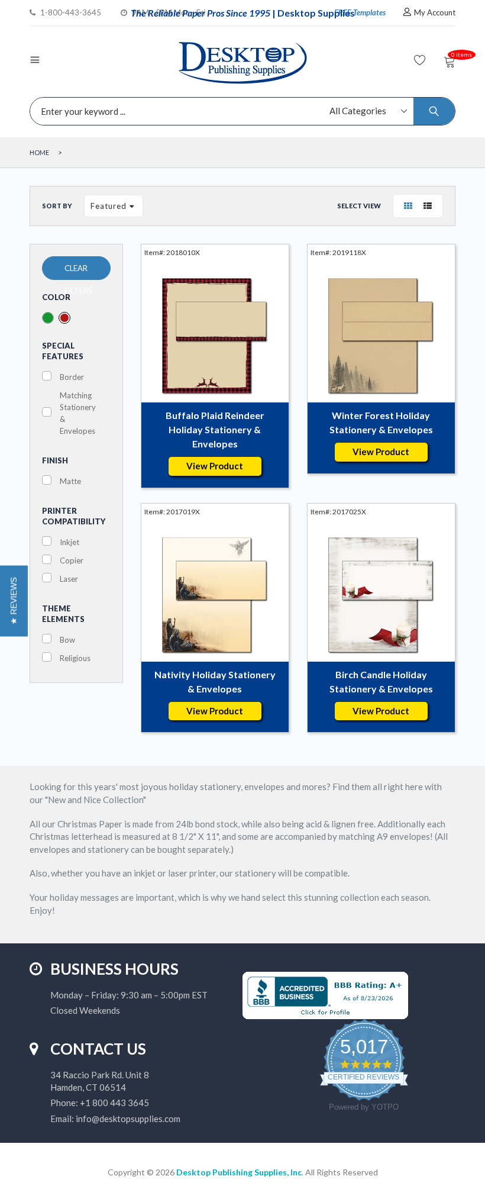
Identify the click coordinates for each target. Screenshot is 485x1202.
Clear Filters (78, 271)
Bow (67, 639)
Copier (71, 560)
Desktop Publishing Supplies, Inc (239, 1172)
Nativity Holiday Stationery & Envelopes (215, 681)
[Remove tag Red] (64, 318)
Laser (69, 579)
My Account (434, 12)
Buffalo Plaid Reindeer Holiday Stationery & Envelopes (215, 429)
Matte (70, 481)
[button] (14, 601)
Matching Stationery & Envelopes (78, 413)
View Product (214, 465)
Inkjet (69, 542)
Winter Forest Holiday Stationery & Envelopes (381, 422)
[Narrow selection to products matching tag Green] (48, 317)
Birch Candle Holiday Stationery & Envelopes (381, 681)
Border (72, 377)
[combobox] (239, 111)
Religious (75, 658)
